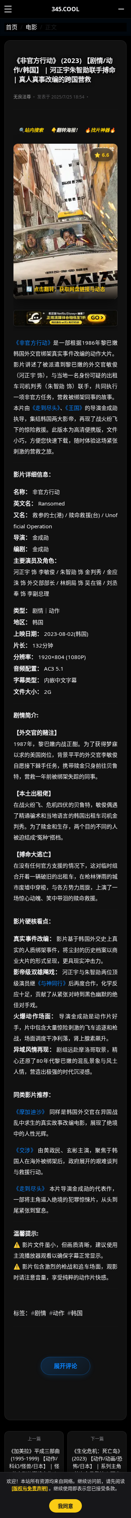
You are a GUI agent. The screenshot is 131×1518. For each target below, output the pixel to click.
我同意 (65, 1505)
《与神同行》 (51, 983)
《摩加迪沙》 (30, 1111)
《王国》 (75, 407)
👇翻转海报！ (65, 130)
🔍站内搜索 (31, 130)
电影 (31, 27)
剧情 (38, 1313)
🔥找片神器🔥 (100, 130)
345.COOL (65, 9)
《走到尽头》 (45, 407)
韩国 (75, 1313)
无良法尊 (22, 97)
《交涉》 (24, 1150)
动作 (56, 1313)
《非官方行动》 (33, 342)
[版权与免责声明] (30, 1488)
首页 (11, 27)
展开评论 (65, 1366)
